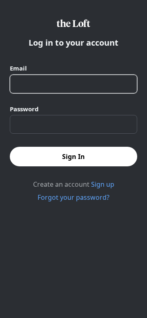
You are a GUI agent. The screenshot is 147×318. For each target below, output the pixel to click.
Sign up (102, 184)
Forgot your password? (73, 197)
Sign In (73, 156)
